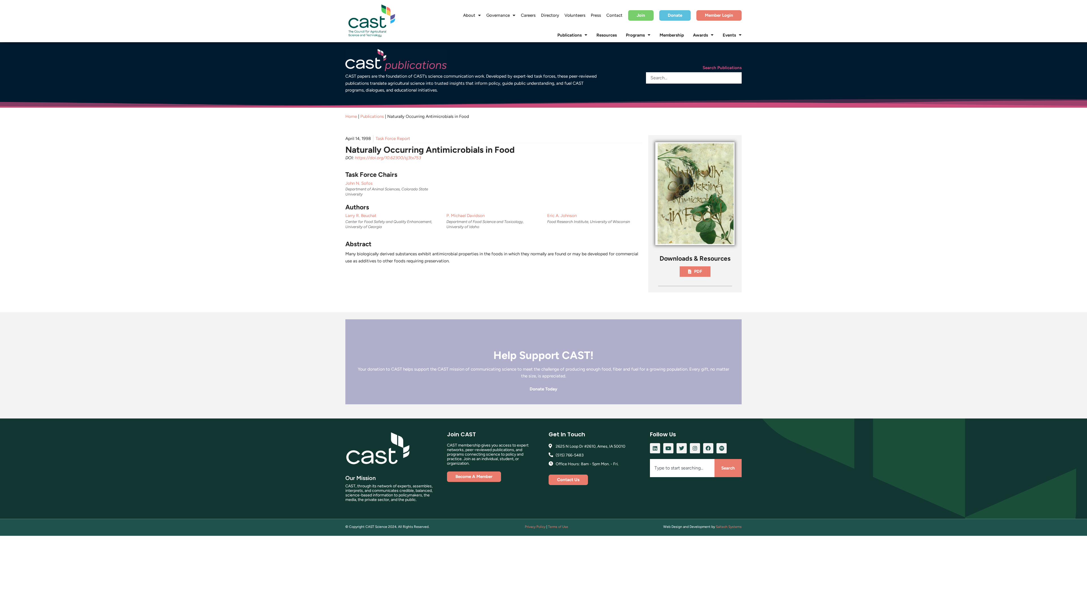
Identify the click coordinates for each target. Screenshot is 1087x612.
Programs (635, 35)
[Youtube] (668, 448)
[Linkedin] (655, 448)
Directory (550, 15)
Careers (528, 15)
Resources (606, 35)
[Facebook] (708, 448)
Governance (498, 15)
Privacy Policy (535, 527)
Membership (672, 35)
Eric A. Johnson (562, 215)
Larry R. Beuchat (360, 215)
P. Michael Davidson (465, 215)
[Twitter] (682, 448)
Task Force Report (393, 138)
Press (596, 15)
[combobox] (682, 468)
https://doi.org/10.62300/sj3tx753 (388, 157)
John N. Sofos (359, 183)
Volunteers (574, 15)
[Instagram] (695, 448)
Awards (700, 35)
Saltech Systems (729, 527)
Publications (569, 35)
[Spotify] (721, 448)
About (469, 15)
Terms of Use (558, 527)
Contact (614, 15)
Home (351, 116)
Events (729, 35)
